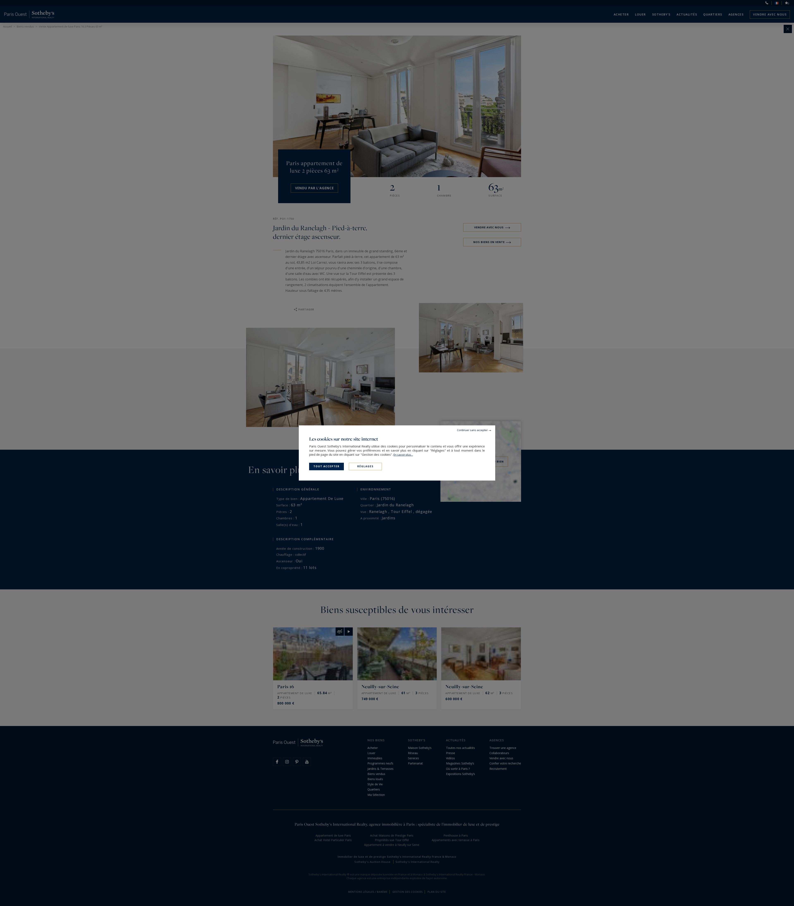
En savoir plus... (403, 455)
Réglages (365, 466)
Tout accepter (326, 466)
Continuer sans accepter (472, 430)
